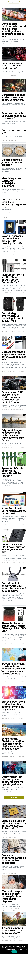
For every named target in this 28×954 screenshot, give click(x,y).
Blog (25, 221)
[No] (26, 949)
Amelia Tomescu (5, 836)
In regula (14, 951)
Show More (14, 797)
